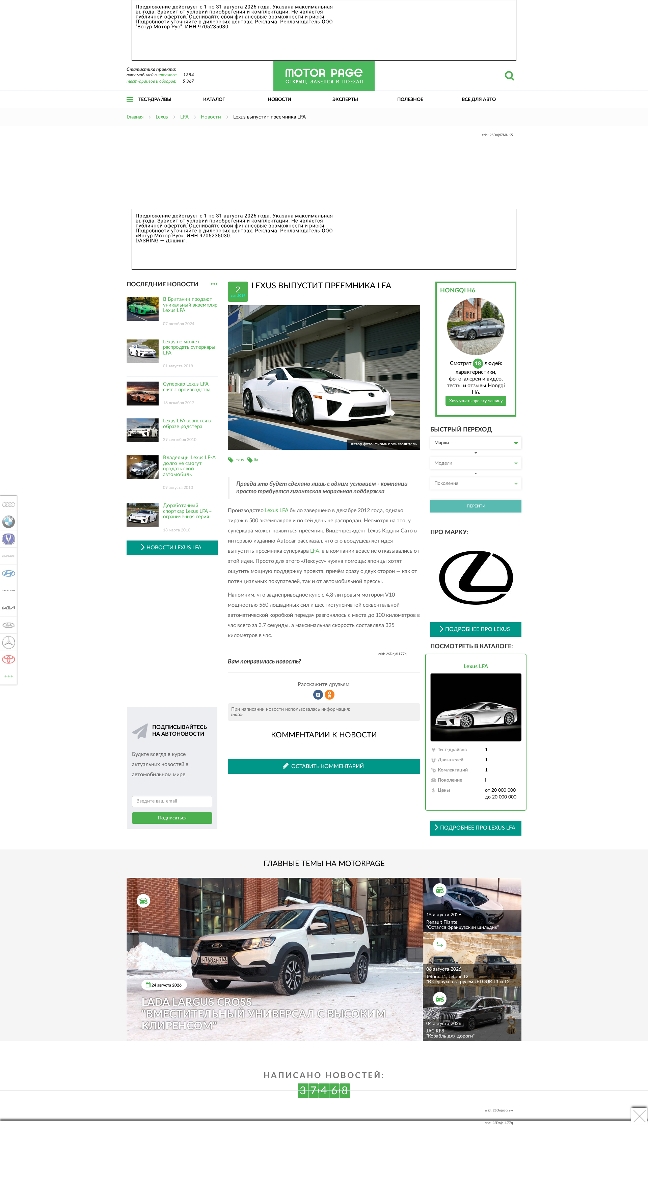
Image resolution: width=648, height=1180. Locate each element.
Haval (6, 556)
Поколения (446, 483)
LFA (314, 551)
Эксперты (345, 99)
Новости (279, 99)
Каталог (214, 99)
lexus (239, 460)
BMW (6, 521)
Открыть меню (130, 107)
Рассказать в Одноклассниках (330, 695)
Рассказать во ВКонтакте (318, 695)
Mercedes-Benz (6, 642)
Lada (6, 625)
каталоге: (167, 75)
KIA (6, 607)
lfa (256, 460)
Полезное (410, 99)
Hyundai (6, 573)
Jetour (6, 590)
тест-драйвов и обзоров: (151, 81)
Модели (443, 463)
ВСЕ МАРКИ (8, 674)
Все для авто (479, 99)
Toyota (6, 659)
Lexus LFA (276, 510)
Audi (6, 504)
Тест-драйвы (154, 99)
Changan (6, 538)
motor (237, 714)
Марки (441, 443)
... (214, 284)
